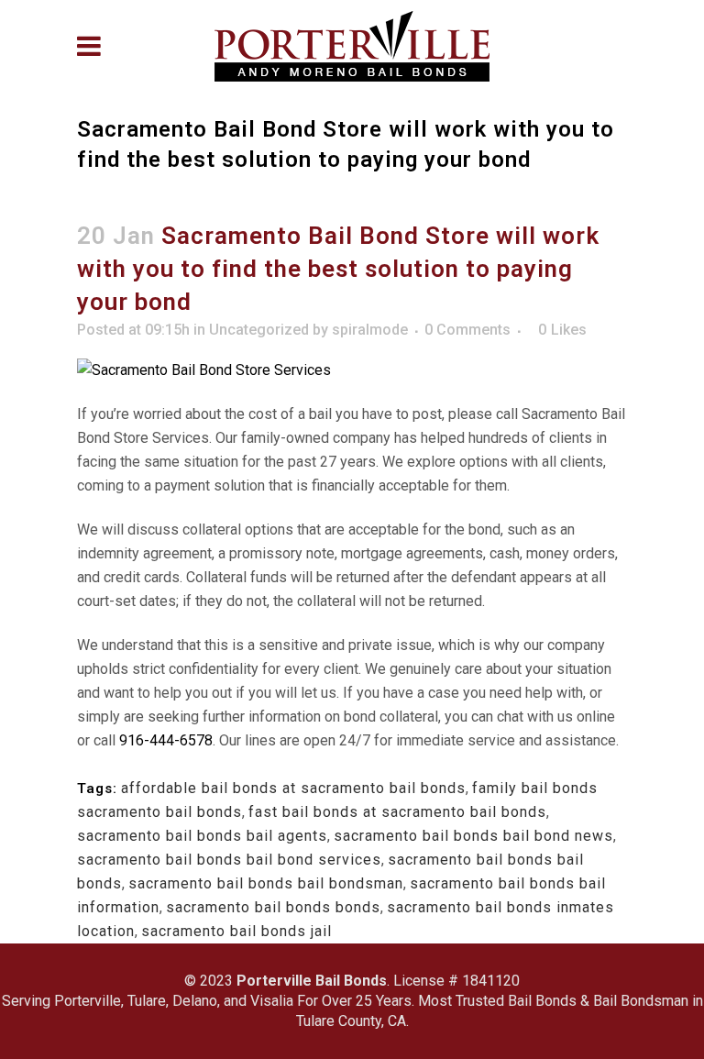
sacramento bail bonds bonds (273, 907)
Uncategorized (259, 329)
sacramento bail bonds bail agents (202, 835)
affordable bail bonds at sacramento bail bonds (293, 788)
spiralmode (370, 329)
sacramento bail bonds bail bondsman (265, 883)
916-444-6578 (166, 740)
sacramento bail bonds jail (236, 931)
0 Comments (467, 329)
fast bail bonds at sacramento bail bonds (397, 812)
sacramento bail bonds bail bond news (473, 835)
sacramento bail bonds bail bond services (229, 859)
